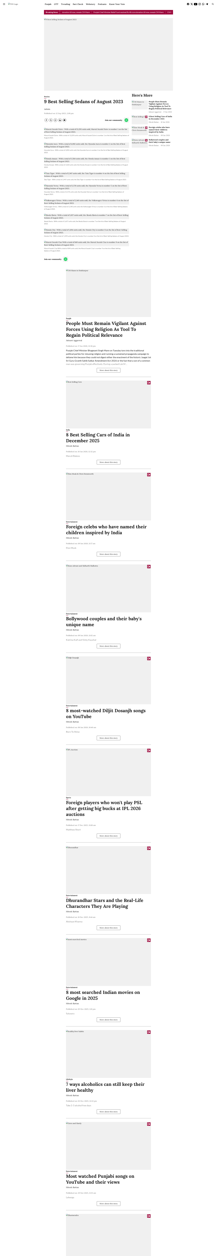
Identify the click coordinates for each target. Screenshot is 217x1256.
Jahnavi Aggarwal (74, 340)
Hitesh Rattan (72, 446)
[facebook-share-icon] (46, 121)
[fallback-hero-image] (140, 104)
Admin (47, 109)
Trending (65, 4)
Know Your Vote (117, 4)
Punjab (48, 4)
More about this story (109, 370)
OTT (56, 4)
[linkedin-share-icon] (60, 121)
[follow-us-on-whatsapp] (126, 120)
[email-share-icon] (64, 121)
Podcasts (102, 4)
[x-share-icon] (51, 121)
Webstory (90, 4)
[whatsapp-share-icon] (55, 121)
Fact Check (78, 4)
